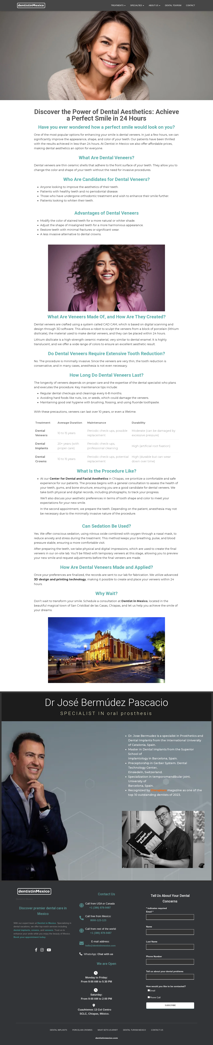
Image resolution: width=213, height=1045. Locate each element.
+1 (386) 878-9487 (100, 907)
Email (149, 911)
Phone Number (154, 956)
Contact (190, 5)
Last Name (151, 941)
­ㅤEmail (152, 990)
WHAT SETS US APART (108, 1030)
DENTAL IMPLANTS (58, 1030)
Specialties (136, 5)
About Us (154, 5)
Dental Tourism (173, 5)
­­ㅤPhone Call (155, 997)
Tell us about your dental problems (164, 971)
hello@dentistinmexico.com (100, 945)
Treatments (117, 5)
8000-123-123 (98, 920)
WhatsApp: (90, 954)
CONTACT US (157, 1030)
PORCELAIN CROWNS (82, 1030)
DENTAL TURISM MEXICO (134, 1030)
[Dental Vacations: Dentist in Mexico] (31, 5)
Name (149, 926)
